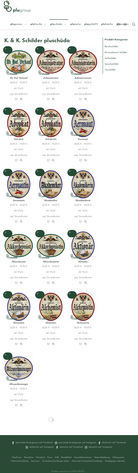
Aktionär (83, 262)
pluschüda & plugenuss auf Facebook (34, 442)
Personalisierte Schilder (116, 52)
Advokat (18, 139)
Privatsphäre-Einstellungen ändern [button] (55, 461)
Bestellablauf (66, 457)
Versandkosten (20, 94)
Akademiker (50, 200)
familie (107, 24)
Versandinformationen (83, 457)
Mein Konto (16, 457)
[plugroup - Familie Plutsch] (17, 6)
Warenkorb (40, 457)
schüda (56, 24)
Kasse (49, 457)
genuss (17, 24)
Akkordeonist (19, 262)
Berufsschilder (111, 47)
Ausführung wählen (8, 50)
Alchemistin (83, 323)
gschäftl (91, 24)
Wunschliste (28, 457)
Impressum (35, 461)
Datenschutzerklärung (19, 461)
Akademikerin (82, 200)
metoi (75, 24)
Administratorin (83, 78)
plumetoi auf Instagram (100, 447)
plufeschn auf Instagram (41, 447)
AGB (57, 457)
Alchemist (51, 323)
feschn (36, 24)
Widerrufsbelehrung (102, 457)
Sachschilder (110, 58)
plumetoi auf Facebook (71, 447)
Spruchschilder (112, 64)
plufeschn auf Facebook (113, 442)
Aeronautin (19, 200)
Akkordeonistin (51, 262)
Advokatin (50, 139)
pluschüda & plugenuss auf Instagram (77, 442)
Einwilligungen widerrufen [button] (115, 461)
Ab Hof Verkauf (19, 78)
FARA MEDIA (77, 471)
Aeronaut (83, 139)
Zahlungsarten (118, 457)
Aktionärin (18, 323)
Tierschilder (110, 70)
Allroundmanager (18, 384)
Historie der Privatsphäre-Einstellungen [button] (87, 461)
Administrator (50, 78)
